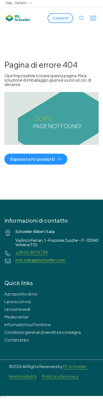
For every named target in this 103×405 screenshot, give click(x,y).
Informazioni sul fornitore (27, 324)
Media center (16, 317)
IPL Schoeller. (75, 366)
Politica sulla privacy (60, 376)
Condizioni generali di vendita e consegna (42, 332)
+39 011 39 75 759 (31, 252)
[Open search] (81, 18)
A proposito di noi (20, 294)
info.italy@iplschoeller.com (40, 260)
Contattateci (16, 340)
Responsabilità (23, 376)
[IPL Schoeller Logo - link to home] (18, 18)
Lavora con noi (17, 301)
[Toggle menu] (93, 18)
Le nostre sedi (17, 309)
